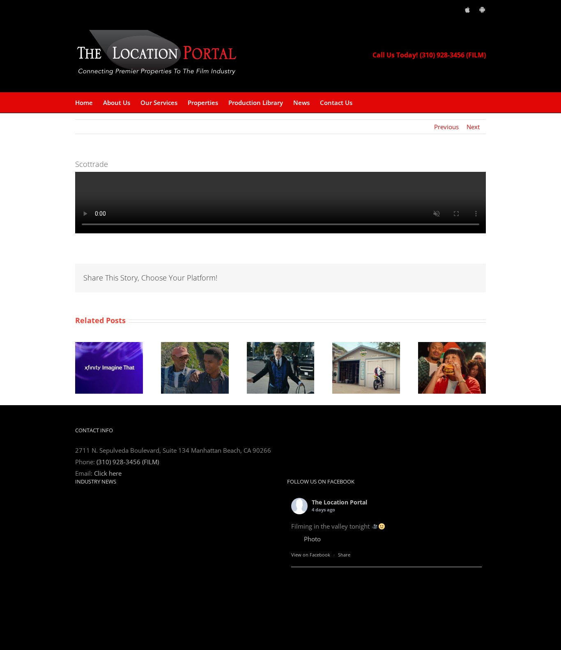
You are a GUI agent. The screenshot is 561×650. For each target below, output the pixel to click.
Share (344, 555)
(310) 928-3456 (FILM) (128, 462)
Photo (312, 539)
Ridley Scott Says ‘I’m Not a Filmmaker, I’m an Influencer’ (155, 500)
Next (473, 127)
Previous (446, 127)
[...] (159, 575)
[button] (365, 102)
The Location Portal (339, 502)
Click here (108, 473)
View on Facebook (310, 555)
